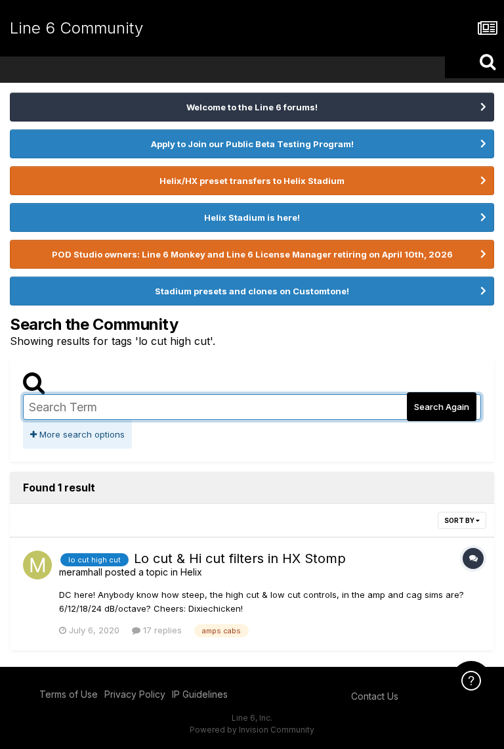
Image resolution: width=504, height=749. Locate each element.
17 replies (161, 630)
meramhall (80, 572)
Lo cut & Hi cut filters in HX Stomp (240, 558)
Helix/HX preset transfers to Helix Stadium (252, 180)
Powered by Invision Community (252, 730)
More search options (81, 434)
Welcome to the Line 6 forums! (252, 107)
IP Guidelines (200, 694)
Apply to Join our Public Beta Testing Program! (252, 144)
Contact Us (374, 696)
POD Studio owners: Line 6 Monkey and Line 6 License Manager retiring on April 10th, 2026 (252, 254)
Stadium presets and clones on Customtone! (252, 291)
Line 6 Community (76, 27)
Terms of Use (68, 694)
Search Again (441, 406)
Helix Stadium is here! (252, 217)
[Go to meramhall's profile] (37, 565)
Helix (191, 572)
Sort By (460, 520)
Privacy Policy (134, 694)
